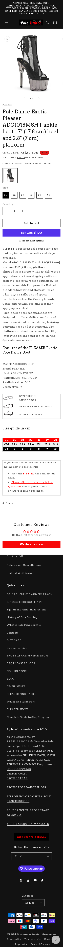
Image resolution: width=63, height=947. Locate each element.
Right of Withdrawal (20, 573)
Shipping (21, 157)
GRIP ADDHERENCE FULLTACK (28, 759)
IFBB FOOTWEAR (19, 769)
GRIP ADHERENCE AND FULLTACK (29, 594)
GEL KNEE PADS (34, 755)
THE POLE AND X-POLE (23, 764)
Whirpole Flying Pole (21, 701)
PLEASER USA (43, 750)
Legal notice (21, 944)
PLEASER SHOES (18, 709)
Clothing (13, 750)
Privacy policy (14, 939)
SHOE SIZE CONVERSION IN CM (27, 655)
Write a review (31, 544)
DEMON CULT (16, 773)
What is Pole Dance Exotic (24, 625)
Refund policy (49, 934)
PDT (17, 934)
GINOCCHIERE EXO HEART (24, 602)
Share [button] (9, 503)
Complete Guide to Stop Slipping (28, 717)
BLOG (10, 678)
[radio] (10, 175)
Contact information (41, 944)
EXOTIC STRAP (17, 778)
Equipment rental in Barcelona (26, 609)
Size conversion (17, 648)
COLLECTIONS (17, 671)
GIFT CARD (14, 640)
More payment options (31, 240)
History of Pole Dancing (22, 617)
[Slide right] (39, 98)
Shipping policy (51, 939)
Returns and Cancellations (24, 565)
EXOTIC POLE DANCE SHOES (26, 787)
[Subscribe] (48, 856)
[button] (6, 22)
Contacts (12, 632)
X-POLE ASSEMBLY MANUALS (28, 824)
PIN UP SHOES (16, 686)
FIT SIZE (28, 473)
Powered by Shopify (29, 934)
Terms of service (32, 939)
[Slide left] (24, 98)
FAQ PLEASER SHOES (21, 663)
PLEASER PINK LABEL (21, 694)
